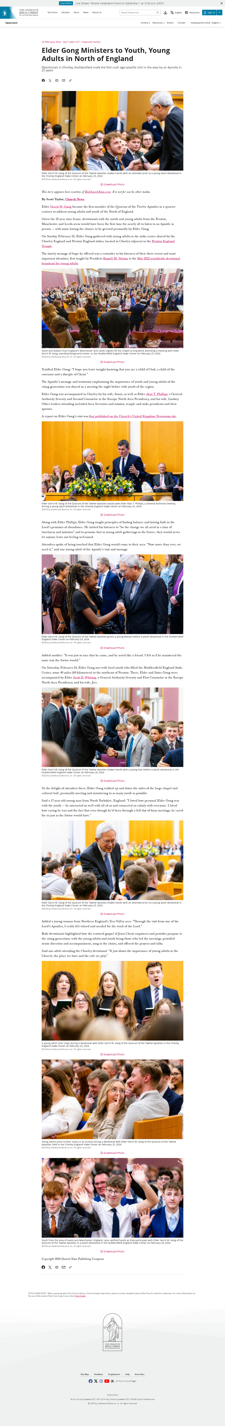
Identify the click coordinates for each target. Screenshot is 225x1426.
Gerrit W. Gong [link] (60, 207)
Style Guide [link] (80, 1296)
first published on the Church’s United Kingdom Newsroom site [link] (132, 416)
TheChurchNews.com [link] (98, 192)
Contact (181, 22)
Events (170, 22)
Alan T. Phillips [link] (156, 394)
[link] (43, 1267)
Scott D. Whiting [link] (84, 677)
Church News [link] (74, 199)
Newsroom (11, 23)
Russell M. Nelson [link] (115, 258)
